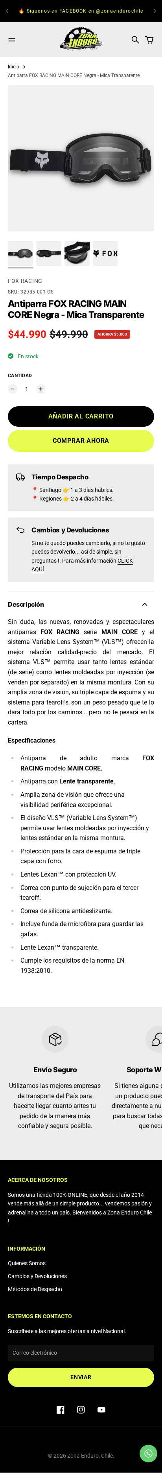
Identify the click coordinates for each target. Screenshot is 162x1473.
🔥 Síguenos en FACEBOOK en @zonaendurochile (80, 11)
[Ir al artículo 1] (20, 253)
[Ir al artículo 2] (48, 253)
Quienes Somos (27, 1263)
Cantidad (20, 375)
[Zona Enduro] (81, 39)
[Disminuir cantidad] (12, 389)
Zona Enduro (83, 1456)
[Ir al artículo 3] (77, 253)
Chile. (107, 1456)
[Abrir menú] (12, 40)
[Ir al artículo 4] (105, 253)
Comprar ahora (81, 440)
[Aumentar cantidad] (41, 389)
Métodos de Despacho (35, 1289)
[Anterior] (7, 11)
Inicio (13, 67)
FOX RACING (25, 281)
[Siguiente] (155, 11)
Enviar (80, 1377)
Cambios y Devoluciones (37, 1276)
